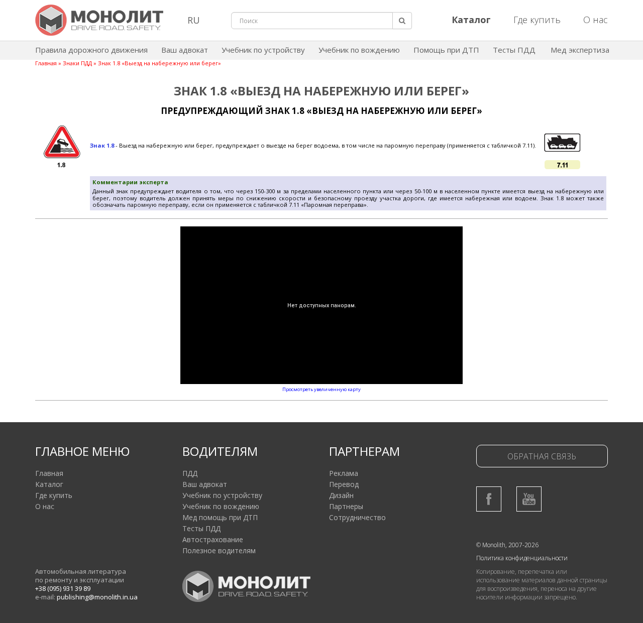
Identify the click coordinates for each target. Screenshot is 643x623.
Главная (46, 63)
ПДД (189, 473)
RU (193, 20)
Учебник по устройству (263, 50)
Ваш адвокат (184, 50)
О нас (595, 20)
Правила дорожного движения (91, 50)
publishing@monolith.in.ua (97, 596)
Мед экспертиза (580, 50)
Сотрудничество (357, 517)
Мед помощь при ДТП (220, 517)
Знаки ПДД (77, 63)
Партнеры (346, 506)
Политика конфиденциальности (522, 558)
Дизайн (341, 495)
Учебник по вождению (359, 50)
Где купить (537, 20)
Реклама (343, 473)
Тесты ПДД (514, 50)
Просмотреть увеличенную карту (321, 389)
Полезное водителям (219, 550)
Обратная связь (541, 456)
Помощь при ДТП (446, 50)
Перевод (344, 484)
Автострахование (212, 539)
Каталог (49, 484)
